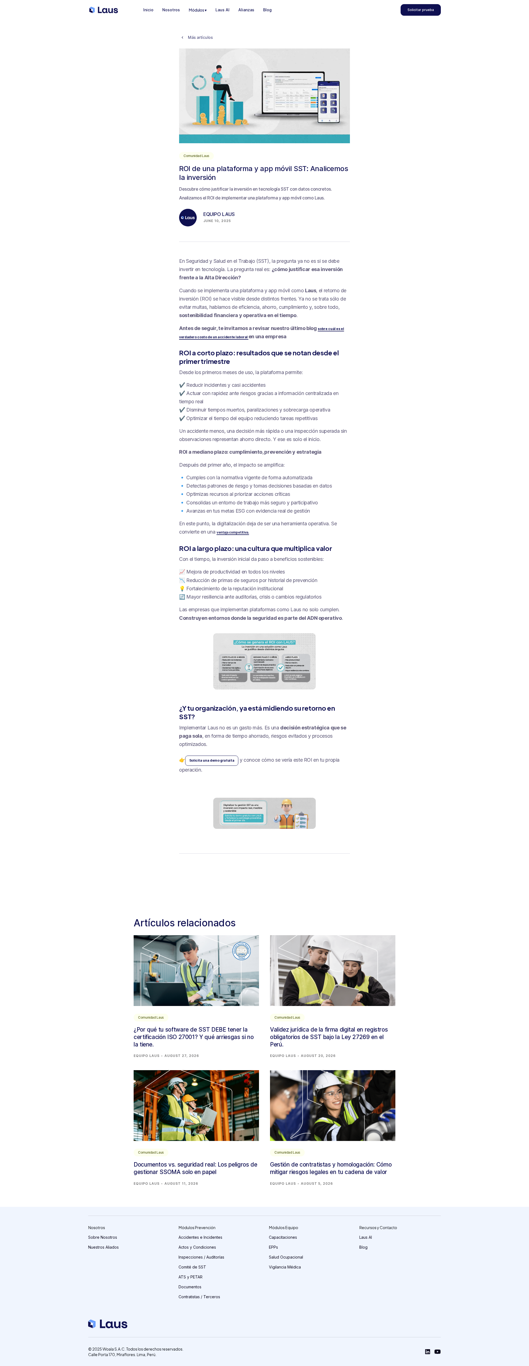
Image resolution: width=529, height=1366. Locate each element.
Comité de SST (192, 1267)
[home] (103, 10)
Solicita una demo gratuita (211, 760)
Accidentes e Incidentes (200, 1237)
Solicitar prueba (420, 10)
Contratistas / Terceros (199, 1296)
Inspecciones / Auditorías (201, 1257)
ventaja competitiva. (233, 532)
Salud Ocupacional (286, 1257)
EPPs (273, 1247)
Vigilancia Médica (285, 1267)
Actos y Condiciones (197, 1247)
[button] (197, 10)
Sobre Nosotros (102, 1237)
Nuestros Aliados (103, 1247)
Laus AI (365, 1237)
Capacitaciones (283, 1237)
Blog (363, 1247)
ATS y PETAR (191, 1277)
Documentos (190, 1286)
